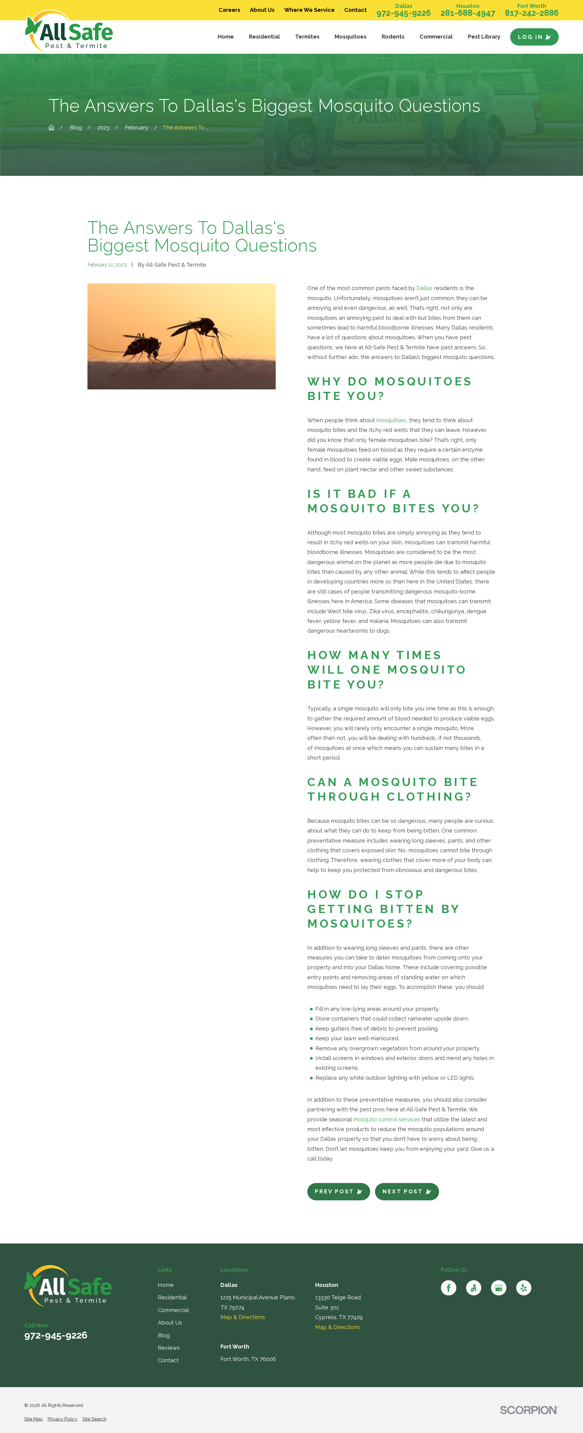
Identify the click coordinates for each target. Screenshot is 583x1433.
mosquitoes (391, 420)
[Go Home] (51, 127)
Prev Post (334, 1191)
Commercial (173, 1310)
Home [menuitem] (226, 36)
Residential (172, 1297)
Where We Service (309, 10)
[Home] (84, 31)
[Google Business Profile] (498, 1287)
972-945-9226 (404, 13)
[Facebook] (448, 1287)
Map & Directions (242, 1317)
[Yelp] (523, 1287)
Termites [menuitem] (307, 36)
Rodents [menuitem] (393, 36)
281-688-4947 (468, 13)
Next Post (403, 1191)
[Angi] (473, 1287)
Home (166, 1285)
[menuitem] (33, 1419)
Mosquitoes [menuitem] (351, 36)
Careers (229, 10)
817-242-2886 (532, 13)
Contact (355, 10)
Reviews (169, 1348)
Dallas (424, 288)
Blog (164, 1335)
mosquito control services (386, 1119)
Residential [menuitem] (264, 36)
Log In (530, 37)
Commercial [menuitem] (436, 36)
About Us (262, 10)
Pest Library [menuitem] (484, 36)
